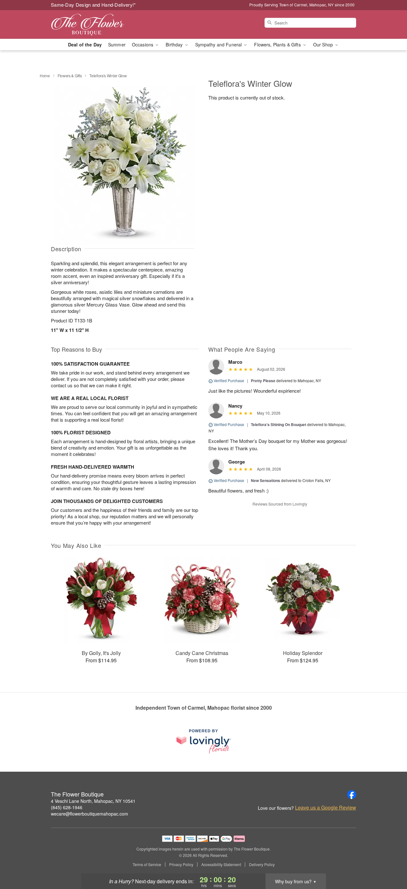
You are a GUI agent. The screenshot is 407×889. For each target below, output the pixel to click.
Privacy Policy (181, 864)
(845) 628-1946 (66, 807)
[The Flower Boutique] (96, 24)
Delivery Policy (262, 864)
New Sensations (265, 480)
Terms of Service (147, 864)
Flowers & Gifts (70, 75)
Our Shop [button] (323, 44)
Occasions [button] (143, 44)
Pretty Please (263, 380)
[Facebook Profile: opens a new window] (351, 794)
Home (45, 75)
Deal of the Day (85, 44)
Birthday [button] (175, 44)
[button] (390, 862)
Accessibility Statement (221, 864)
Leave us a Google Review (325, 807)
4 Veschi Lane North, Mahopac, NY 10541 (93, 801)
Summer (117, 44)
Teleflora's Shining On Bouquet (278, 424)
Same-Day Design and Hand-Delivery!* (93, 4)
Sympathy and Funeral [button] (219, 44)
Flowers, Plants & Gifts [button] (278, 44)
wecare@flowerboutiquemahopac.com (89, 813)
